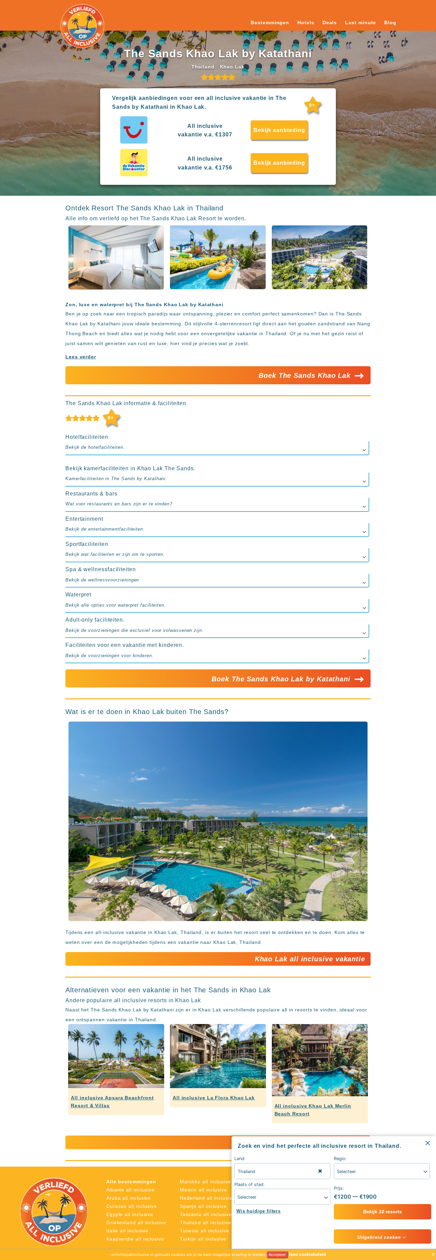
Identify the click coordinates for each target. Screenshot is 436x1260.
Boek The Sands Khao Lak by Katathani (282, 679)
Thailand (202, 67)
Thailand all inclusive (205, 1222)
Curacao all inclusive (131, 1206)
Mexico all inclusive (203, 1189)
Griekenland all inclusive (136, 1222)
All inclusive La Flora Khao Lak (214, 1097)
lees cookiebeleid (307, 1254)
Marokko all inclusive (205, 1181)
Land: (240, 1158)
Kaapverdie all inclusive (135, 1239)
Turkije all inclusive (203, 1239)
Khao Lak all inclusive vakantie (310, 959)
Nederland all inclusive (207, 1198)
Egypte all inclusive (129, 1214)
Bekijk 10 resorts (382, 1211)
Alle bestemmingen (131, 1181)
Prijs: (339, 1188)
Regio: (340, 1158)
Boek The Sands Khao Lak (306, 375)
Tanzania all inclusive (206, 1214)
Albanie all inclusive (130, 1189)
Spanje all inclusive (203, 1206)
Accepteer (277, 1254)
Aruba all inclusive (128, 1198)
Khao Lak (232, 67)
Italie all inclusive (127, 1230)
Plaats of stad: (249, 1184)
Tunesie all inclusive (204, 1230)
